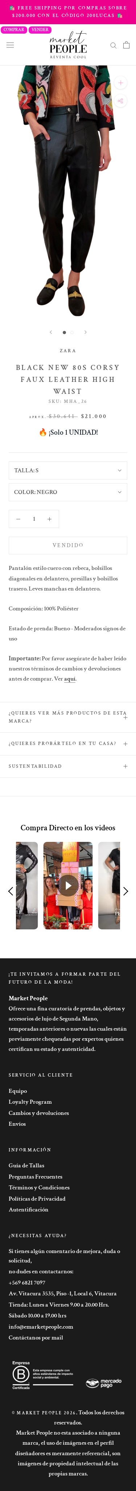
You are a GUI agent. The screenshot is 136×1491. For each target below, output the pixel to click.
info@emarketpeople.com (41, 1327)
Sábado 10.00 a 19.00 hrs (37, 1316)
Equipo (18, 1091)
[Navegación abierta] (10, 45)
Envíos (17, 1124)
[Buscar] (113, 45)
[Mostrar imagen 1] (64, 332)
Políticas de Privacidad (37, 1199)
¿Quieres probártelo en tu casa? (63, 744)
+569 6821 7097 (27, 1283)
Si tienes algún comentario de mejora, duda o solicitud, (64, 1256)
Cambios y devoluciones (39, 1113)
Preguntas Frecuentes (35, 1177)
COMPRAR (14, 30)
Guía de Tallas (26, 1166)
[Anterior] (51, 332)
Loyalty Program (30, 1102)
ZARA (68, 351)
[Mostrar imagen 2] (72, 332)
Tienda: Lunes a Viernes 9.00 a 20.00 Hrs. (59, 1305)
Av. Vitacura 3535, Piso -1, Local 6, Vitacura (63, 1294)
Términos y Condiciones (39, 1188)
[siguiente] (86, 332)
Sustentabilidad (35, 766)
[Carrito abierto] (126, 44)
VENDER (40, 30)
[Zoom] (120, 82)
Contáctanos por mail (36, 1338)
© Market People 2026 (44, 1413)
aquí (69, 679)
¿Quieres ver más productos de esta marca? (68, 717)
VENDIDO (68, 545)
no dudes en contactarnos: (41, 1271)
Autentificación (29, 1210)
